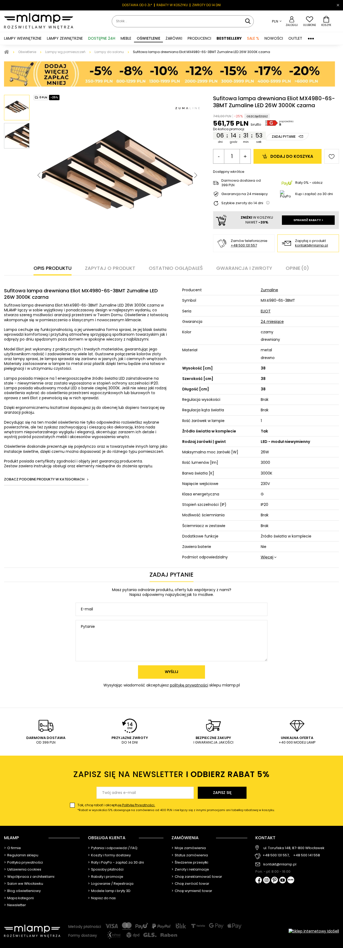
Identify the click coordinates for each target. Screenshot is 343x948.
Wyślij (171, 671)
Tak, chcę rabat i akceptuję (176, 807)
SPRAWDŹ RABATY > (308, 220)
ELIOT (266, 311)
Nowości (273, 38)
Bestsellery (229, 38)
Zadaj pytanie (284, 136)
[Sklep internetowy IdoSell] (314, 931)
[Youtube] (282, 880)
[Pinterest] (274, 880)
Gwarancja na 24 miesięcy (244, 194)
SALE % (253, 38)
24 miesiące (272, 321)
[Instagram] (266, 880)
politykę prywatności (189, 685)
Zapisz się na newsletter (171, 774)
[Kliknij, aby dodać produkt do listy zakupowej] (331, 156)
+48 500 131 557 (244, 245)
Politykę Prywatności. (138, 805)
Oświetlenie (27, 52)
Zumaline (269, 290)
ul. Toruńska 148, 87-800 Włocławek (294, 848)
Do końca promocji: (229, 129)
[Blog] (290, 880)
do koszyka (291, 156)
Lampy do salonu (109, 52)
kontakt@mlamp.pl (311, 245)
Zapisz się (222, 792)
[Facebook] (258, 880)
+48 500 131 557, (276, 855)
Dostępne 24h (101, 38)
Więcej (267, 557)
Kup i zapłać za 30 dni (314, 193)
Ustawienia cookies (24, 869)
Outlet (295, 38)
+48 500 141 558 (306, 855)
